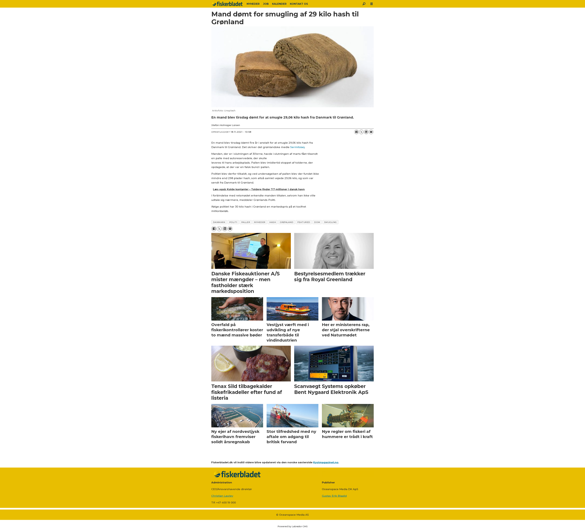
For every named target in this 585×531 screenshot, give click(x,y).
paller (245, 222)
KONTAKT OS (299, 3)
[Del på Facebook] (356, 132)
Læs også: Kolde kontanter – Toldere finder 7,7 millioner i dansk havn (259, 189)
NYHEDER (253, 3)
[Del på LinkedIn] (366, 132)
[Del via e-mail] (371, 132)
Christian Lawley (222, 495)
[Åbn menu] (371, 4)
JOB (266, 3)
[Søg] (364, 4)
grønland (286, 222)
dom (317, 222)
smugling (330, 222)
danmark (219, 222)
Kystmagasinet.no (325, 462)
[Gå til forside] (227, 3)
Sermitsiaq (297, 147)
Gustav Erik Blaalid (334, 495)
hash (272, 222)
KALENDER (279, 3)
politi (233, 222)
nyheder (259, 222)
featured (303, 222)
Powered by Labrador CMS (293, 526)
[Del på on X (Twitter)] (361, 132)
